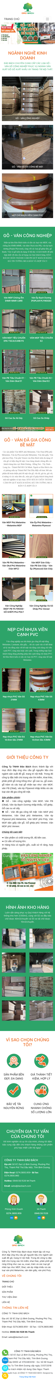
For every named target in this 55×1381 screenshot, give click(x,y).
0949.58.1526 (41, 1213)
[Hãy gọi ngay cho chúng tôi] (3, 1353)
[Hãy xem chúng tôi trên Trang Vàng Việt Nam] (3, 1376)
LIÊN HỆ (6, 1302)
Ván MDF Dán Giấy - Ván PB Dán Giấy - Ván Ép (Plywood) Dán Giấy (41, 565)
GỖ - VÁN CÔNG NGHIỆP (27, 118)
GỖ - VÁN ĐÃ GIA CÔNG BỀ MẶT (27, 166)
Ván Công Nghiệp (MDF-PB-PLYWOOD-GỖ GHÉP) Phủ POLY (13, 608)
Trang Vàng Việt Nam (27, 1377)
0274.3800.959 (23, 1172)
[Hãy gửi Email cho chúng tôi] (3, 1368)
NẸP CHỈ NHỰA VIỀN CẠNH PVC (27, 215)
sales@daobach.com (21, 1186)
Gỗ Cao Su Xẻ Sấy (14, 418)
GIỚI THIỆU (7, 1286)
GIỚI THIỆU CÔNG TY (27, 757)
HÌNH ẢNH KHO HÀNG (27, 907)
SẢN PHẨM (7, 1292)
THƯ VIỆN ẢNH (9, 1297)
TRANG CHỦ (11, 19)
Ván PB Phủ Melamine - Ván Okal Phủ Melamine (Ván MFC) (13, 565)
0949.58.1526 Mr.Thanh (24, 1180)
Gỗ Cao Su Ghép (41, 418)
